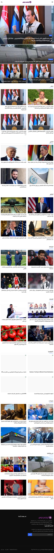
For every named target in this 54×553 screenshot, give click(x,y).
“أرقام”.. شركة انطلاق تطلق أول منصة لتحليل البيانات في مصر (14, 320)
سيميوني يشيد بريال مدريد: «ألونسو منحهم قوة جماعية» (42, 267)
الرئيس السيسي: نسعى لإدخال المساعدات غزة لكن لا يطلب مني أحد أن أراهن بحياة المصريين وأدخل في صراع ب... (14, 133)
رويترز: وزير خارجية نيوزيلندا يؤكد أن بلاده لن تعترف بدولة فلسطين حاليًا (40, 163)
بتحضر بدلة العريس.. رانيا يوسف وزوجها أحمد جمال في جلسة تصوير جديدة (14, 497)
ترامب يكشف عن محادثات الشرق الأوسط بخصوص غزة (13, 162)
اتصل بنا (6, 549)
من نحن (2, 549)
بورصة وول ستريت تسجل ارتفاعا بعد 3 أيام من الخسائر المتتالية (40, 343)
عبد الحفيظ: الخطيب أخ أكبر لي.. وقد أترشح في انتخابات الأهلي (14, 267)
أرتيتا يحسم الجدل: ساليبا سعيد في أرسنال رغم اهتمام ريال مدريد (14, 291)
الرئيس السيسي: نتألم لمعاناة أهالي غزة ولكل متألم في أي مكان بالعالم (40, 132)
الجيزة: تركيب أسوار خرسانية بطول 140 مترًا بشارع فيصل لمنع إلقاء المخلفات (34, 61)
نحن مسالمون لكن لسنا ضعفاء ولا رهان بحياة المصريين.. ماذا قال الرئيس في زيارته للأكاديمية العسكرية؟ (15, 108)
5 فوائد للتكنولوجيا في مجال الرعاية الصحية (43, 393)
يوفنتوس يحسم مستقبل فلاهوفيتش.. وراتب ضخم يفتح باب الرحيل (41, 291)
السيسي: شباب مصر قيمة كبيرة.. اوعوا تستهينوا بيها (13, 81)
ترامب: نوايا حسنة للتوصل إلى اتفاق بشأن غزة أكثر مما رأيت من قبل (41, 215)
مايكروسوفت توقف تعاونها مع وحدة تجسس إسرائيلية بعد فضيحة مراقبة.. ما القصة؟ (13, 445)
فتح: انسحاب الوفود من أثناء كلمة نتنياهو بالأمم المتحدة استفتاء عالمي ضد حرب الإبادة (13, 215)
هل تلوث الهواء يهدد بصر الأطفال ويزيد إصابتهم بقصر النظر (41, 497)
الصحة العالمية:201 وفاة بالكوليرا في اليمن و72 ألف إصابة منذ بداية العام (40, 238)
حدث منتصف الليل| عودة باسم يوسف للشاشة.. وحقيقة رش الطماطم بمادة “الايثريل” (15, 474)
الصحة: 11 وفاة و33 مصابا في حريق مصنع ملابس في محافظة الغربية (41, 445)
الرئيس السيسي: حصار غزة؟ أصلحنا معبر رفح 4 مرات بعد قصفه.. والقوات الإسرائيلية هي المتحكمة (40, 107)
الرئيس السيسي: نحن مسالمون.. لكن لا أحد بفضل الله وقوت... (40, 80)
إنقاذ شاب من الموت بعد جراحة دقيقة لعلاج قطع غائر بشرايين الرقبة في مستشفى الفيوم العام (41, 422)
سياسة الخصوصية (13, 549)
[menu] (52, 2)
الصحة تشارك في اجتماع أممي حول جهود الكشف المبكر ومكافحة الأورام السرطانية (13, 422)
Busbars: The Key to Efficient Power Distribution (41, 372)
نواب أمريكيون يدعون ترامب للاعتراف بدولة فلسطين (14, 237)
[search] (1, 2)
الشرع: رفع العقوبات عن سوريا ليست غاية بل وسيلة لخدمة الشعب (14, 186)
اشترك (30, 534)
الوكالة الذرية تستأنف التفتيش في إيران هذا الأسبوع (41, 185)
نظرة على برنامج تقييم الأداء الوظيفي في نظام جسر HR (13, 372)
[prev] (2, 25)
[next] (52, 25)
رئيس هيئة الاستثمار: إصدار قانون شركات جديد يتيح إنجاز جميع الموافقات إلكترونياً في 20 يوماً (41, 320)
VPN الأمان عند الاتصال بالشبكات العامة (17, 393)
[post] (27, 25)
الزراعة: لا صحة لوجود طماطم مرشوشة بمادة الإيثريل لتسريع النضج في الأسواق (14, 343)
